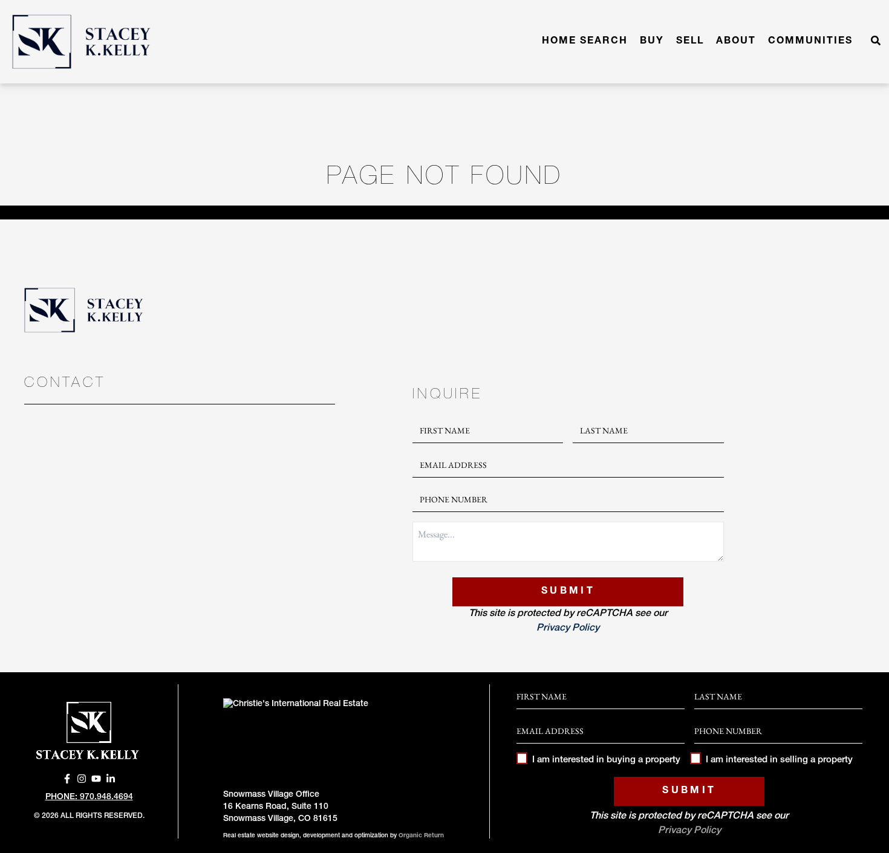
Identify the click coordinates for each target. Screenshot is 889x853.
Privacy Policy (567, 629)
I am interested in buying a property (606, 760)
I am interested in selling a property (779, 760)
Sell (690, 42)
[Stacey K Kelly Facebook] (67, 778)
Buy (652, 42)
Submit (568, 592)
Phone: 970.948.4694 (89, 797)
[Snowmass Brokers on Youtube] (96, 778)
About (736, 42)
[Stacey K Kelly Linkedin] (111, 778)
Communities (810, 42)
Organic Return (421, 836)
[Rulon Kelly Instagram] (81, 778)
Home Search (585, 42)
